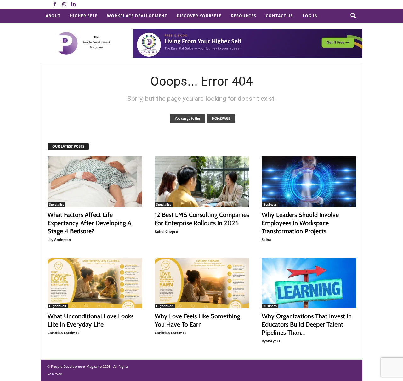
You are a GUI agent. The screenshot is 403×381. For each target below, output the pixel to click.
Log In (310, 16)
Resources (243, 16)
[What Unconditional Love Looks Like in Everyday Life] (95, 283)
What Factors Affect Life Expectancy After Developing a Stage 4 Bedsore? (89, 223)
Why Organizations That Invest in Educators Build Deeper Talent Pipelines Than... (307, 324)
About (53, 16)
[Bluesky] (83, 4)
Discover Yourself (199, 16)
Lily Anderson (59, 239)
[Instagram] (64, 4)
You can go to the (188, 118)
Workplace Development (137, 16)
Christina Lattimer (63, 332)
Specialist (56, 204)
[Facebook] (55, 4)
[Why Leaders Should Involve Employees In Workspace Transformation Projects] (309, 181)
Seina (266, 239)
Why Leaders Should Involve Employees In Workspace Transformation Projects (300, 223)
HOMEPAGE (221, 118)
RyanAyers (271, 340)
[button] (353, 16)
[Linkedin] (73, 4)
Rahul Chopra (166, 231)
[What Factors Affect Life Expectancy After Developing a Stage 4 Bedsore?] (95, 181)
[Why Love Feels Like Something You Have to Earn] (202, 283)
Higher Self (84, 16)
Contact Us (279, 16)
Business (270, 204)
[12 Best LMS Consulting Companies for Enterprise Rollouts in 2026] (202, 181)
